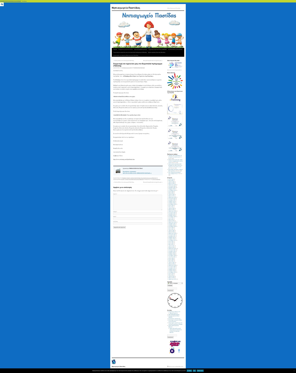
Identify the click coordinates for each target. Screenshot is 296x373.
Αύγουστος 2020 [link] (172, 256)
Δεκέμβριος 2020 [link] (172, 251)
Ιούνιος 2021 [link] (171, 243)
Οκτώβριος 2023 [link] (172, 215)
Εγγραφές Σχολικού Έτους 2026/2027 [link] (158, 49)
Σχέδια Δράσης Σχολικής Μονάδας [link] (156, 52)
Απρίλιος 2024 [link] (171, 208)
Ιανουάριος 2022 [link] (172, 234)
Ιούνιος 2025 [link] (171, 191)
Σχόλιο (115, 194)
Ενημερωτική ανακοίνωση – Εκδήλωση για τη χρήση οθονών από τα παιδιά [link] (176, 161)
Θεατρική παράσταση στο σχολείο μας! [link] (153, 60)
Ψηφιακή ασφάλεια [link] (174, 313)
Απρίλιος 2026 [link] (171, 181)
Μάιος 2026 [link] (171, 180)
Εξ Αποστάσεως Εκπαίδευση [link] (175, 49)
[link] (2, 4)
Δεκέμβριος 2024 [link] (172, 200)
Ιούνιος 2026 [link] (171, 179)
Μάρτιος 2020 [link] (171, 263)
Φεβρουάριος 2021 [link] (172, 248)
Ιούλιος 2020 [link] (171, 258)
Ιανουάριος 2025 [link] (172, 198)
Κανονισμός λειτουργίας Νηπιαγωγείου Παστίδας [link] (125, 55)
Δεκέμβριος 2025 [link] (172, 187)
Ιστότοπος (115, 221)
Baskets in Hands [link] (126, 178)
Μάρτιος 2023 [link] (171, 220)
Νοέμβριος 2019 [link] (172, 269)
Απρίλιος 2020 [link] (171, 262)
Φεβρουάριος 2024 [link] (172, 211)
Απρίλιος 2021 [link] (171, 245)
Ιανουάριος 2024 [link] (172, 212)
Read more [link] (200, 370)
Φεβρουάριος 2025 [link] (172, 197)
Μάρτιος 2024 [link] (171, 209)
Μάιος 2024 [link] (171, 206)
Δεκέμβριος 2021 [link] (172, 236)
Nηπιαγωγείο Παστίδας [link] (126, 7)
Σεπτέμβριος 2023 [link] (172, 216)
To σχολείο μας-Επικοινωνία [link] (125, 49)
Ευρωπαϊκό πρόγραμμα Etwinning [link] (148, 178)
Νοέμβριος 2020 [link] (172, 252)
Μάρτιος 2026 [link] (171, 183)
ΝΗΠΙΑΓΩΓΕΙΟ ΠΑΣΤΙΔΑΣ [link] (139, 67)
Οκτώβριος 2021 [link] (172, 238)
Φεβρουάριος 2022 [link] (172, 233)
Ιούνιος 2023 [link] (171, 218)
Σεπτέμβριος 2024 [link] (172, 204)
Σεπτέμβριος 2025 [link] (172, 190)
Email (114, 216)
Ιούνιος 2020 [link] (171, 259)
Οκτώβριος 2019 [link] (172, 270)
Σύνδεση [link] (24, 1)
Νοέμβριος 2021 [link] (172, 237)
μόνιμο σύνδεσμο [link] (156, 179)
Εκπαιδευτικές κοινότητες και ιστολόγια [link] (11, 1)
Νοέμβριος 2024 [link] (172, 201)
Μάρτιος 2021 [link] (171, 247)
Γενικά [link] (126, 179)
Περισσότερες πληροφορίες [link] (129, 171)
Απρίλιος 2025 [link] (171, 194)
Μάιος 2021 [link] (171, 244)
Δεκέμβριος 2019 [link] (172, 268)
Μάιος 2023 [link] (171, 219)
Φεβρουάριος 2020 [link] (172, 265)
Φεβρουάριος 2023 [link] (172, 222)
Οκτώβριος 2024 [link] (172, 202)
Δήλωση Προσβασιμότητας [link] (140, 49)
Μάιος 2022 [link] (171, 229)
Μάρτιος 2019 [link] (171, 277)
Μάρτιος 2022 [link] (171, 231)
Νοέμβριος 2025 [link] (172, 188)
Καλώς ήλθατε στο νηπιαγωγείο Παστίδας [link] (123, 60)
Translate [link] (170, 285)
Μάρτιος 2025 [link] (171, 195)
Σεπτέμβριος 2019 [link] (172, 272)
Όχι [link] (194, 370)
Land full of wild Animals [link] (135, 178)
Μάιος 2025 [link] (171, 193)
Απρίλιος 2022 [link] (171, 230)
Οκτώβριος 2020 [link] (172, 254)
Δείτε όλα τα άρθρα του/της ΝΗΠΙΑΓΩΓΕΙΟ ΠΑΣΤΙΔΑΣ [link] (137, 173)
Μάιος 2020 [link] (171, 261)
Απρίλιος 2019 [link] (171, 276)
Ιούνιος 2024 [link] (171, 205)
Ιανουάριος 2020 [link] (172, 266)
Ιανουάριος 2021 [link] (172, 249)
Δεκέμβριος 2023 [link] (172, 213)
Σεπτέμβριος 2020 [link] (172, 255)
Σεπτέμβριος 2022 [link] (172, 226)
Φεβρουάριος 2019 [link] (172, 279)
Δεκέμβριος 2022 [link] (172, 223)
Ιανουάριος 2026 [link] (172, 186)
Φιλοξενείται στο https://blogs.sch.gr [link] (176, 366)
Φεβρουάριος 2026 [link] (172, 184)
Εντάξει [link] (189, 370)
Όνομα (115, 211)
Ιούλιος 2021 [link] (171, 241)
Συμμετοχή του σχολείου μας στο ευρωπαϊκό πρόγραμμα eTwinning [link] (130, 52)
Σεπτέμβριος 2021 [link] (172, 240)
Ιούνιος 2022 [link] (171, 227)
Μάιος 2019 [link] (171, 274)
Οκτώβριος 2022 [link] (172, 225)
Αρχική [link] (115, 49)
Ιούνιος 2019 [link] (171, 273)
